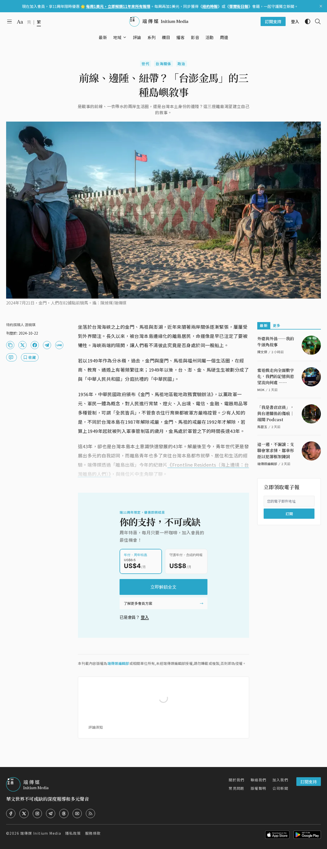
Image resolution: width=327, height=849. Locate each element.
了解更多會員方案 (138, 603)
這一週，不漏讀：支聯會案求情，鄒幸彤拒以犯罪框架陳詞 (275, 450)
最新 (264, 325)
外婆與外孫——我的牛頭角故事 (275, 342)
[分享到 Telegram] (47, 345)
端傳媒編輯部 (118, 663)
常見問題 (236, 788)
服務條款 (93, 833)
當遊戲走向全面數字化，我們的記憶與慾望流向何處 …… (275, 376)
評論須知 (95, 727)
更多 (277, 325)
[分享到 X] (22, 345)
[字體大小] (20, 22)
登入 (145, 617)
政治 (181, 63)
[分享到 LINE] (59, 345)
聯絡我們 (258, 779)
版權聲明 (258, 788)
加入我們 (280, 779)
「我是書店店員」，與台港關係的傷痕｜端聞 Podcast (275, 413)
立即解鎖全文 (163, 586)
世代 (145, 63)
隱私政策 (73, 833)
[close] (321, 6)
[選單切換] (125, 37)
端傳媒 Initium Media (40, 833)
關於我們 (236, 779)
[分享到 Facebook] (35, 345)
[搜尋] (316, 21)
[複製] (10, 345)
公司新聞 (280, 788)
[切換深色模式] (305, 21)
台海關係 (163, 63)
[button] (117, 37)
